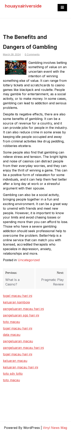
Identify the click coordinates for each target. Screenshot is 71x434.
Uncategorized (29, 260)
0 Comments (32, 54)
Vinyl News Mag (55, 428)
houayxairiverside (23, 5)
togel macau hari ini (17, 328)
